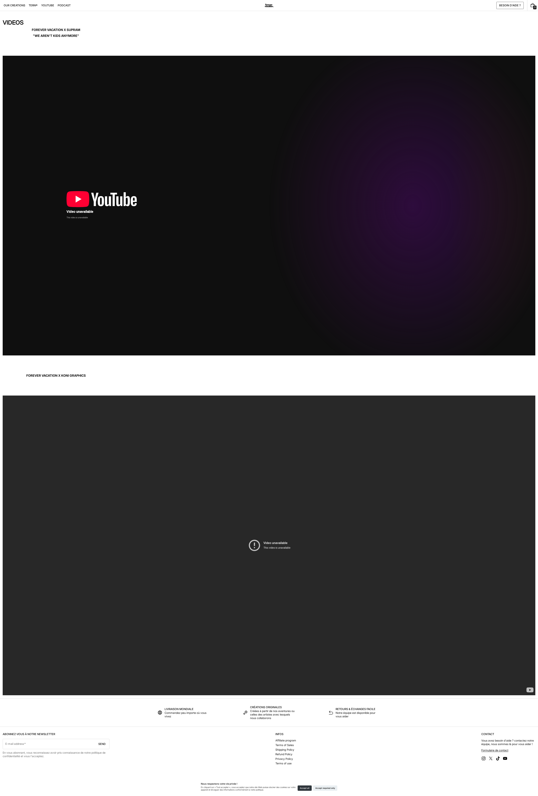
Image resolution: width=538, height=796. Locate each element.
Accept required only (325, 788)
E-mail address (14, 743)
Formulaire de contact (494, 750)
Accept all (304, 788)
